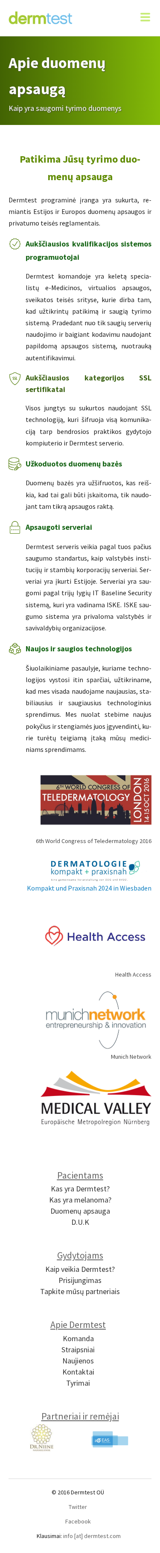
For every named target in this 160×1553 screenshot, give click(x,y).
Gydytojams (80, 1255)
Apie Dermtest (78, 1324)
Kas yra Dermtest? (80, 1189)
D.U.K (80, 1222)
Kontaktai (78, 1372)
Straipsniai (78, 1349)
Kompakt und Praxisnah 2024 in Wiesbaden (89, 888)
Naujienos (78, 1361)
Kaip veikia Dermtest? (80, 1269)
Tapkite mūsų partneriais (80, 1291)
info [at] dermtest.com (92, 1536)
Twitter (78, 1507)
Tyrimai (78, 1383)
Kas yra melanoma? (80, 1200)
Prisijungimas (80, 1280)
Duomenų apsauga (80, 1211)
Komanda (78, 1338)
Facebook (78, 1521)
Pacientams (80, 1175)
